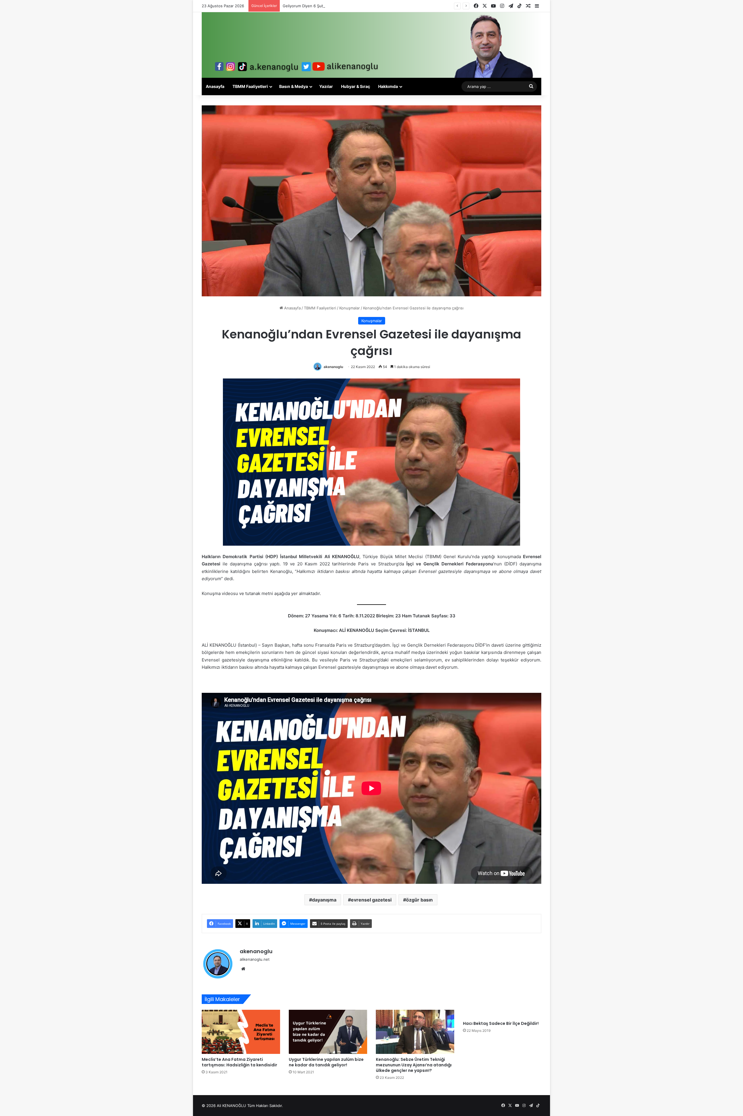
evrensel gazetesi (371, 900)
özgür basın (419, 900)
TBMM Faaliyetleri (250, 86)
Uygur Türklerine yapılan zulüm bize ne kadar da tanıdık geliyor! (326, 1062)
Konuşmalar (349, 308)
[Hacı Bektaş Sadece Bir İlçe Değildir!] (502, 1014)
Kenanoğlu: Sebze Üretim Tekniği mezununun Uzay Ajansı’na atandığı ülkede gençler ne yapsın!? (414, 1064)
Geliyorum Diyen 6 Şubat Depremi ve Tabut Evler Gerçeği (334, 5)
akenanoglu (333, 367)
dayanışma (324, 900)
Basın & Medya (293, 86)
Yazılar (326, 86)
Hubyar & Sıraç (355, 86)
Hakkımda (388, 86)
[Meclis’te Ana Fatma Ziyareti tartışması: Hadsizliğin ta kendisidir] (241, 1032)
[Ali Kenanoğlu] (371, 45)
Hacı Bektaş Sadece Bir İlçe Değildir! (501, 1023)
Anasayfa (215, 86)
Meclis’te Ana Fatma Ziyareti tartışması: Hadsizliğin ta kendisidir (239, 1062)
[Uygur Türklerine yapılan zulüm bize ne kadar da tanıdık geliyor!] (328, 1032)
